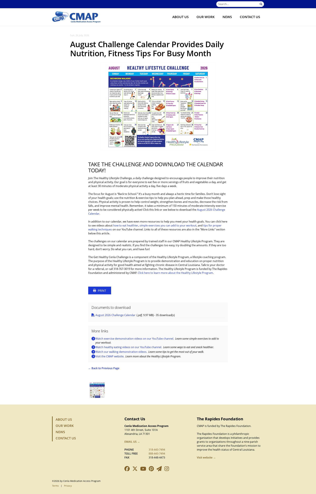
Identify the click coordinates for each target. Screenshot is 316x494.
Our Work (206, 17)
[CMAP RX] (76, 17)
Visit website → (206, 457)
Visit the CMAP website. (109, 356)
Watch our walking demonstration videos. (121, 352)
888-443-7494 (157, 453)
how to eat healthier (125, 225)
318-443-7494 (157, 449)
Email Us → (132, 442)
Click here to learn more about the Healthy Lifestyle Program (175, 273)
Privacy (68, 485)
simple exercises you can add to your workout (168, 225)
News (227, 17)
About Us (180, 17)
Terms (55, 485)
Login (2, 491)
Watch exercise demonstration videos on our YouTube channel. (134, 338)
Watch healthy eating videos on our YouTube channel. (128, 347)
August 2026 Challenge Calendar (115, 315)
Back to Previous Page (105, 368)
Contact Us (250, 17)
